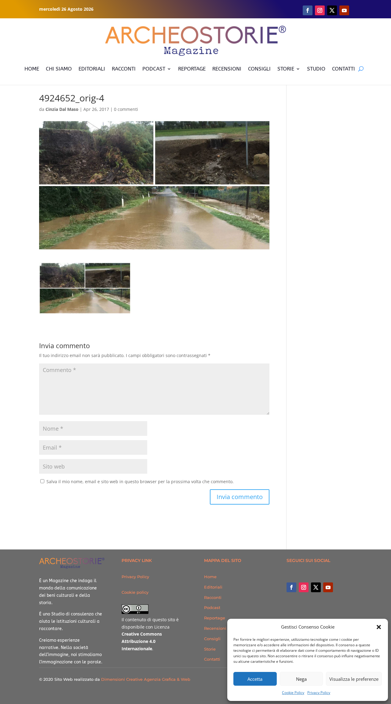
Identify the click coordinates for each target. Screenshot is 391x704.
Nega (301, 679)
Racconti (212, 597)
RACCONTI (124, 69)
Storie (210, 649)
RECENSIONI (226, 69)
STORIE (285, 69)
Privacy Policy (318, 692)
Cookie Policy (293, 692)
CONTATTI (343, 69)
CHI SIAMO (59, 69)
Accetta (254, 679)
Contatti (212, 659)
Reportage (214, 617)
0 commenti (126, 109)
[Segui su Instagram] (320, 10)
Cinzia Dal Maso (62, 109)
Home (210, 576)
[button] (379, 627)
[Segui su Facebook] (307, 10)
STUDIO (316, 69)
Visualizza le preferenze (353, 679)
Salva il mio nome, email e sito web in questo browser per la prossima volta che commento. (140, 481)
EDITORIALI (92, 69)
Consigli (212, 638)
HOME (31, 69)
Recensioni (215, 628)
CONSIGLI (259, 69)
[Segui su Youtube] (344, 10)
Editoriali (213, 587)
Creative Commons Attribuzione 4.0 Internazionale (142, 641)
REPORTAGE (192, 69)
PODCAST (153, 69)
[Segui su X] (332, 10)
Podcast (212, 607)
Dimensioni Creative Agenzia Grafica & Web (145, 679)
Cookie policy (135, 592)
